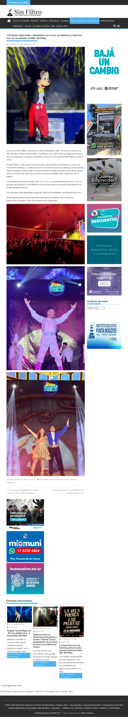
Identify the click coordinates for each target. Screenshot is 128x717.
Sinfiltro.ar (73, 479)
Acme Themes (87, 713)
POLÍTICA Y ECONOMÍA (21, 21)
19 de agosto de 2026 (43, 628)
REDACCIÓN (30, 44)
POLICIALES (64, 21)
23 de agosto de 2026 (17, 624)
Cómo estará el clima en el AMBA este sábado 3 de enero (68, 491)
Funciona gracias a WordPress (47, 713)
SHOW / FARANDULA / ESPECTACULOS (84, 21)
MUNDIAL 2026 (61, 26)
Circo (51, 479)
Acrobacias (10, 482)
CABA (53, 26)
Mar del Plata (43, 479)
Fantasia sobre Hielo (61, 479)
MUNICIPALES (18, 26)
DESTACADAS (54, 21)
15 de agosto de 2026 (69, 639)
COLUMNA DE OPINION (41, 26)
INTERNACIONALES (107, 21)
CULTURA (27, 26)
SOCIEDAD (44, 21)
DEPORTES (34, 21)
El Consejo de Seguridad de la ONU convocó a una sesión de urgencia (22, 491)
